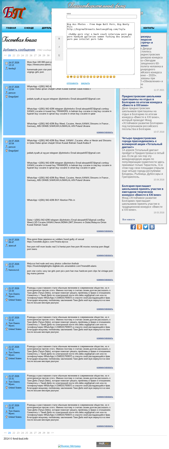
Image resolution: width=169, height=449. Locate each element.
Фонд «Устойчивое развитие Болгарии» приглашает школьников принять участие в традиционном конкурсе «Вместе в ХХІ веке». (142, 203)
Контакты (148, 28)
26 (31, 55)
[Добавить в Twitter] (145, 227)
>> (52, 432)
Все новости (128, 219)
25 (26, 55)
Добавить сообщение (19, 49)
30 (48, 55)
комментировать (105, 132)
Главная (11, 28)
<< (5, 55)
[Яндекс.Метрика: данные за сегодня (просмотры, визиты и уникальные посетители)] (69, 446)
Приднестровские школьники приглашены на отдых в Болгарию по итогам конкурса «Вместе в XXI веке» (142, 101)
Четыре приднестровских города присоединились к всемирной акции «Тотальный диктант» (142, 143)
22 (14, 55)
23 (18, 55)
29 (44, 55)
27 (35, 55)
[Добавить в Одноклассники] (139, 227)
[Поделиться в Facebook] (133, 227)
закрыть (85, 83)
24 (22, 55)
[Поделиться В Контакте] (152, 227)
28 (39, 55)
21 (9, 55)
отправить (72, 83)
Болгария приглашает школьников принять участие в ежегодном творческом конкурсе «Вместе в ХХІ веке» (142, 190)
